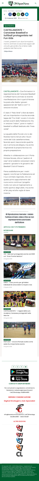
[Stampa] (22, 14)
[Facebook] (10, 14)
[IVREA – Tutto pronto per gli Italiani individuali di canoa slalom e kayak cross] (19, 271)
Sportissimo (19, 11)
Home (5, 11)
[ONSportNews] (18, 3)
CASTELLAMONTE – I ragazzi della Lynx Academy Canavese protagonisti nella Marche (17, 313)
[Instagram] (17, 367)
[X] (14, 14)
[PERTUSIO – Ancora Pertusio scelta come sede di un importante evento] (19, 330)
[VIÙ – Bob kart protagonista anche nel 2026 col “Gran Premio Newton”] (19, 242)
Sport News (11, 11)
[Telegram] (27, 14)
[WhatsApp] (18, 14)
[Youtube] (25, 367)
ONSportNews (8, 51)
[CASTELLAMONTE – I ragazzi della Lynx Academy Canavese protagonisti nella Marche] (19, 299)
